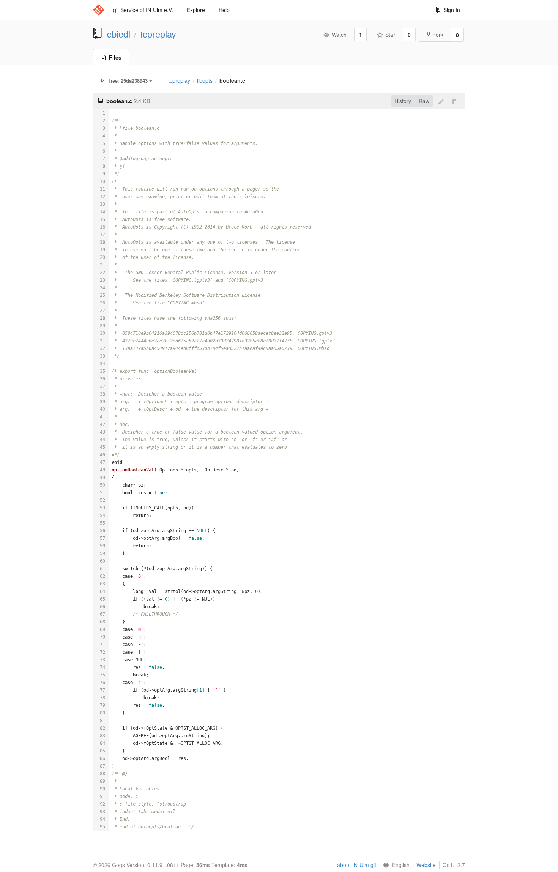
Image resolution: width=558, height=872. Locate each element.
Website (426, 865)
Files (115, 57)
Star (390, 34)
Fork (437, 34)
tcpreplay (158, 33)
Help (224, 10)
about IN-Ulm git (356, 865)
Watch (339, 34)
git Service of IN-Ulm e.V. (143, 10)
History (402, 101)
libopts (205, 80)
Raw (424, 101)
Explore (196, 10)
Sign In (451, 10)
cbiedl (118, 33)
